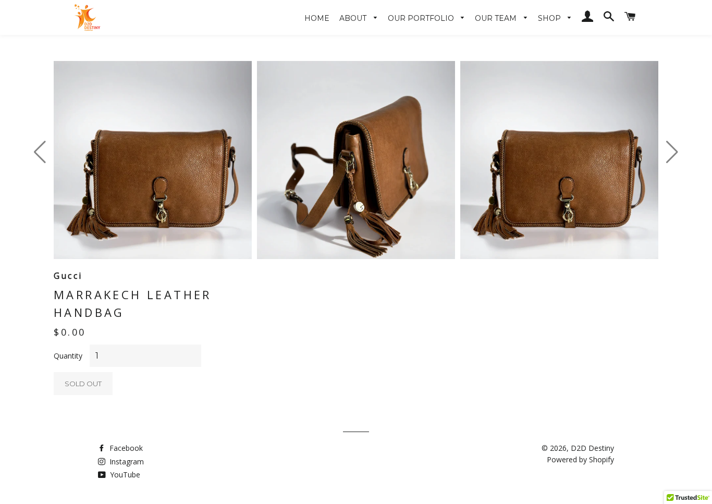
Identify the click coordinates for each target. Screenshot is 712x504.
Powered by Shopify (580, 459)
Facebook (125, 448)
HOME (316, 18)
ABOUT (354, 18)
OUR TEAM (497, 18)
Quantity (68, 356)
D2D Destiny (592, 448)
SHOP (550, 18)
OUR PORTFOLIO (422, 18)
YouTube (124, 475)
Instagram (125, 461)
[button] (672, 152)
